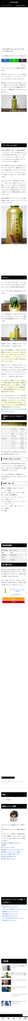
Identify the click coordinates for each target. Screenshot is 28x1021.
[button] (22, 60)
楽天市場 (13, 601)
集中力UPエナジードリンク (10, 916)
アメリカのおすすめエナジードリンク (13, 918)
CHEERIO (12, 559)
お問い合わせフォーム (8, 858)
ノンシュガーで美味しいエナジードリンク (14, 909)
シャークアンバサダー (8, 847)
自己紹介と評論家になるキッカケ (11, 843)
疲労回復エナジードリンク (9, 913)
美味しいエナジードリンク (9, 907)
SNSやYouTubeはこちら (9, 856)
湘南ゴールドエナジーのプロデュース (13, 849)
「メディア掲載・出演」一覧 (10, 854)
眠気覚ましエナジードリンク (10, 911)
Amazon (13, 598)
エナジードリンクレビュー (8, 777)
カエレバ (19, 594)
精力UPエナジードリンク (9, 920)
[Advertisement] (14, 29)
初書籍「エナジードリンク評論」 (11, 852)
